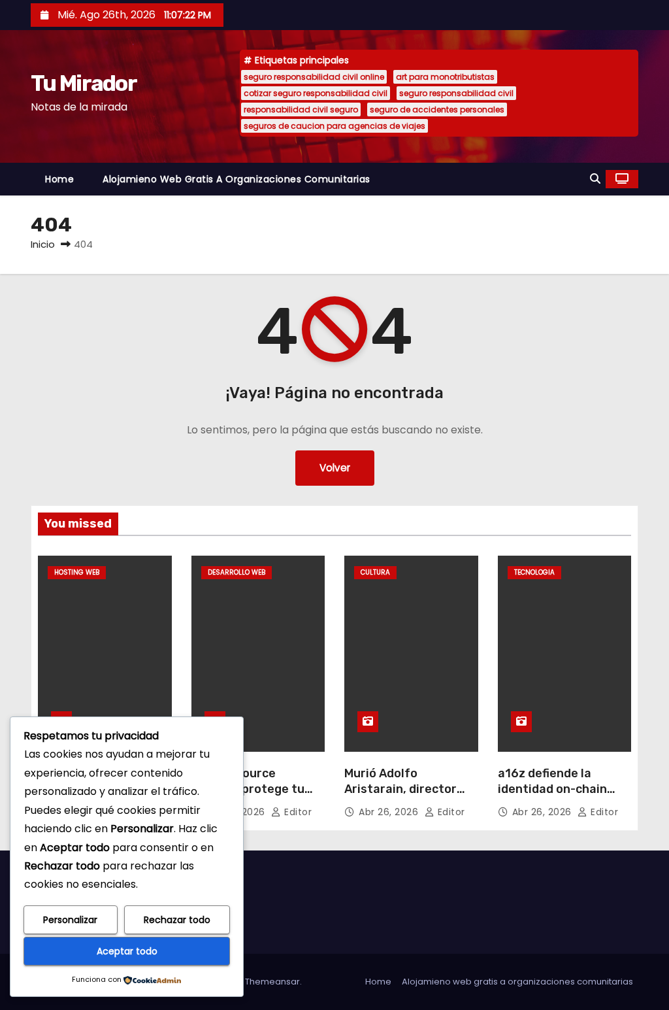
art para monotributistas (445, 76)
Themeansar (272, 981)
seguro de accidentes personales (437, 109)
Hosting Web (76, 572)
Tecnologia (534, 572)
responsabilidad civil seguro (301, 109)
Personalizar (70, 919)
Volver (334, 468)
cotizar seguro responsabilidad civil (315, 93)
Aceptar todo (127, 951)
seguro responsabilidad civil (456, 93)
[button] (595, 178)
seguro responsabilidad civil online (314, 76)
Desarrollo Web (236, 572)
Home (59, 179)
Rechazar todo (177, 919)
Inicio (43, 244)
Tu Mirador (84, 83)
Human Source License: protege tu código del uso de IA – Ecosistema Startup (252, 797)
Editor (297, 811)
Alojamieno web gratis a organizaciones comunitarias (236, 179)
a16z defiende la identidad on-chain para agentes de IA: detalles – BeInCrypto (560, 797)
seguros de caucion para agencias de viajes (334, 125)
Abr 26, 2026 (390, 811)
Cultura (375, 572)
